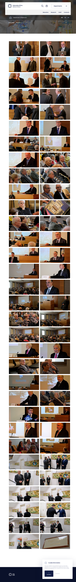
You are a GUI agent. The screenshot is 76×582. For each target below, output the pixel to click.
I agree (49, 573)
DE (68, 17)
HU (62, 17)
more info (57, 573)
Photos (18, 22)
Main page (11, 22)
